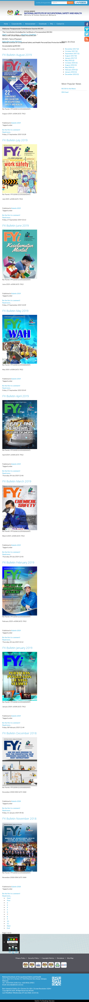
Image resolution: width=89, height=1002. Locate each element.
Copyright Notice (48, 958)
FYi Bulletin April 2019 (15, 396)
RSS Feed (65, 92)
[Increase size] (10, 950)
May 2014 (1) (69, 67)
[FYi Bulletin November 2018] (19, 847)
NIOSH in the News (69, 89)
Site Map (70, 958)
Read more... (6, 132)
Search (70, 2)
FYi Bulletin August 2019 (17, 55)
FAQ (51, 24)
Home (6, 24)
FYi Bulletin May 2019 (15, 311)
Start (9, 898)
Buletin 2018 (16, 801)
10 (8, 921)
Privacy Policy (20, 958)
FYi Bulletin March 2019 (16, 481)
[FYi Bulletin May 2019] (19, 339)
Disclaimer (60, 958)
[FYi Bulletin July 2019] (19, 168)
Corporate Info (16, 24)
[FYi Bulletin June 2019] (19, 254)
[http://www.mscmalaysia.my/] (38, 965)
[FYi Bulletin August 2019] (19, 83)
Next (9, 926)
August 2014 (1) (71, 65)
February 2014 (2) (71, 70)
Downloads (43, 24)
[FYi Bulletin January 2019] (19, 676)
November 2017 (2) (72, 49)
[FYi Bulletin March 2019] (19, 508)
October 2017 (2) (71, 51)
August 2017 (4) (71, 56)
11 (8, 923)
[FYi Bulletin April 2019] (19, 424)
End (8, 928)
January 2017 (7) (71, 58)
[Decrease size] (16, 950)
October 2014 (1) (71, 63)
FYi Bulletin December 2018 (19, 733)
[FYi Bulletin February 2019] (19, 591)
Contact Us (60, 24)
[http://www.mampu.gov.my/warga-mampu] (64, 965)
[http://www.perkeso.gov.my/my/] (57, 965)
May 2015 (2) (69, 60)
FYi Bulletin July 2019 (15, 140)
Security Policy (33, 958)
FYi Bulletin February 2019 (18, 562)
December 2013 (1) (72, 74)
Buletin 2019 (16, 123)
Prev (8, 900)
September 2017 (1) (72, 53)
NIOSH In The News (28, 35)
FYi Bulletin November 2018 (19, 818)
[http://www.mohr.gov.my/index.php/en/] (45, 965)
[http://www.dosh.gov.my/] (51, 965)
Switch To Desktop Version (44, 1001)
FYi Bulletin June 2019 (15, 225)
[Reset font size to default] (13, 950)
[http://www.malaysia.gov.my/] (25, 965)
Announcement (30, 24)
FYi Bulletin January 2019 (17, 648)
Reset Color (12, 942)
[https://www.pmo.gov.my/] (32, 965)
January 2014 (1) (71, 72)
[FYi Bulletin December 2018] (19, 761)
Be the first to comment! (11, 130)
